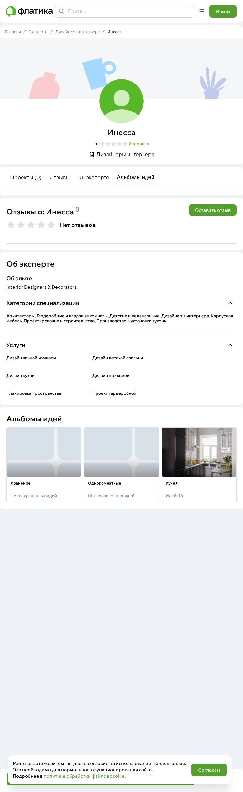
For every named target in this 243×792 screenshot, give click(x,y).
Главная (13, 31)
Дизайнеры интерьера (77, 31)
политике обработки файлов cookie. (85, 776)
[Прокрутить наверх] (231, 758)
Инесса (114, 31)
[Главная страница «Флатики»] (29, 11)
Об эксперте (93, 177)
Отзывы (59, 177)
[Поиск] (61, 11)
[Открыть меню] (202, 11)
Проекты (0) (26, 177)
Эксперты (38, 31)
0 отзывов (139, 143)
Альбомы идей (135, 177)
